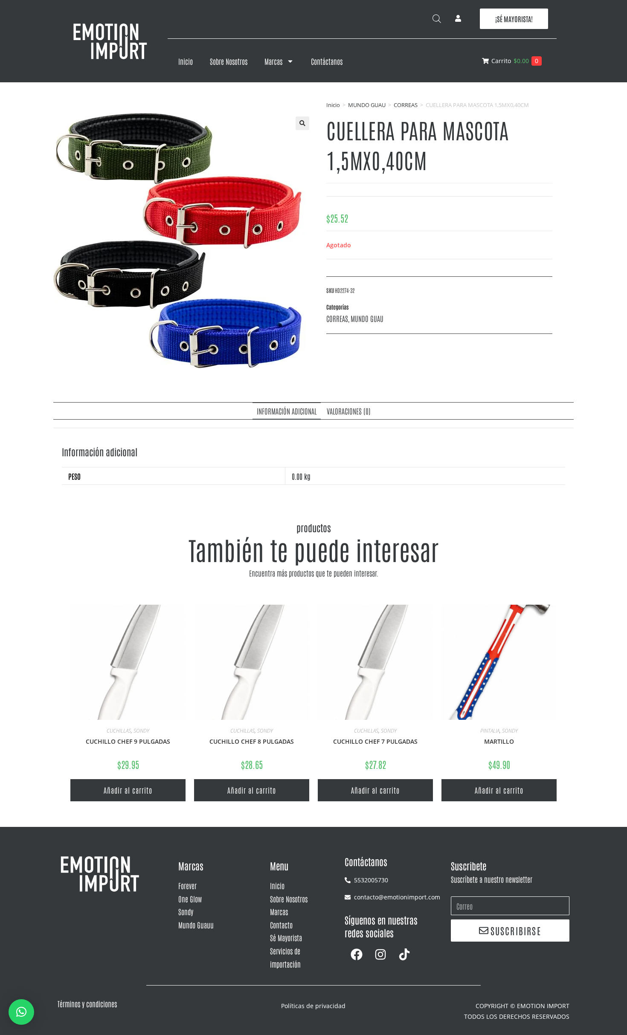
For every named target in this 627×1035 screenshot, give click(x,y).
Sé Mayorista (286, 937)
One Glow (190, 898)
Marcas (273, 61)
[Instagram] (380, 954)
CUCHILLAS (119, 730)
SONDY (141, 730)
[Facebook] (357, 954)
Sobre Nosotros (228, 61)
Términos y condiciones (87, 1003)
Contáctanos (327, 61)
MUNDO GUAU (367, 105)
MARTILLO (499, 741)
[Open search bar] (437, 18)
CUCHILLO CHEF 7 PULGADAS (375, 741)
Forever (187, 885)
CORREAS (406, 105)
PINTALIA (489, 730)
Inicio (185, 61)
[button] (302, 123)
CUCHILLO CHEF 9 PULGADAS (128, 741)
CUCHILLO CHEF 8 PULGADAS (251, 741)
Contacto (281, 924)
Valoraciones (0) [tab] (349, 410)
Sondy (185, 911)
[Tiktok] (404, 954)
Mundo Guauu (196, 924)
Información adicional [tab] (286, 410)
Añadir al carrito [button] (128, 789)
